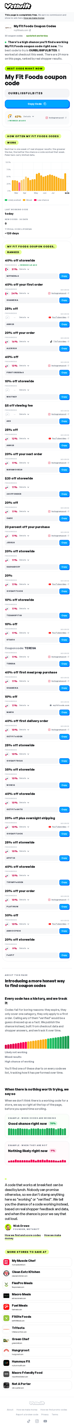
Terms (55, 1414)
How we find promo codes (53, 1409)
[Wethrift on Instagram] (37, 1421)
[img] (37, 177)
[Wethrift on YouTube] (45, 1421)
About (10, 1409)
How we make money (34, 18)
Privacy (45, 1414)
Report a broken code (27, 1414)
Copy (64, 276)
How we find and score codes (23, 1235)
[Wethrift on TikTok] (29, 1421)
